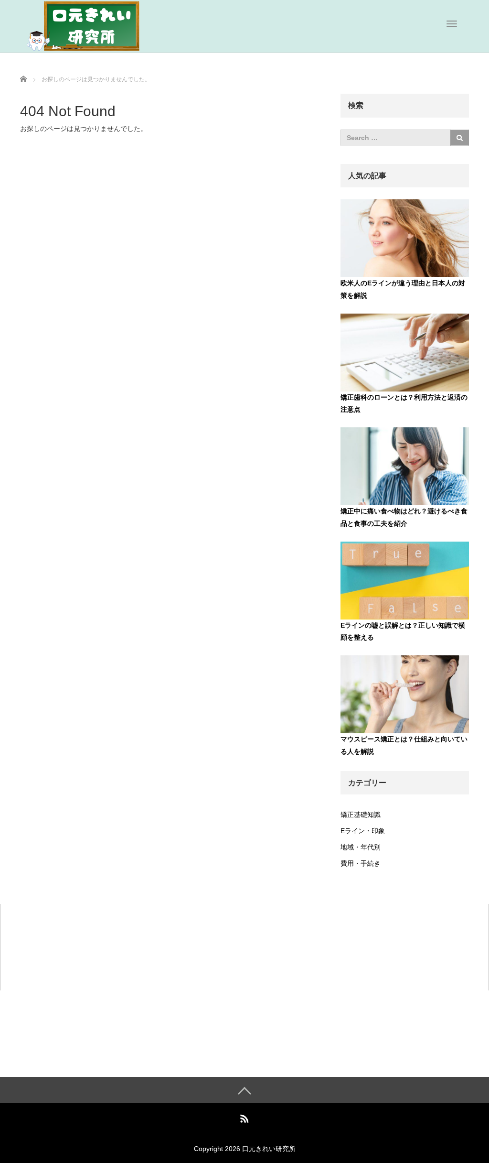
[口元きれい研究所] (91, 25)
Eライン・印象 (362, 831)
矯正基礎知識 (360, 814)
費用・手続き (360, 863)
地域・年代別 (360, 847)
